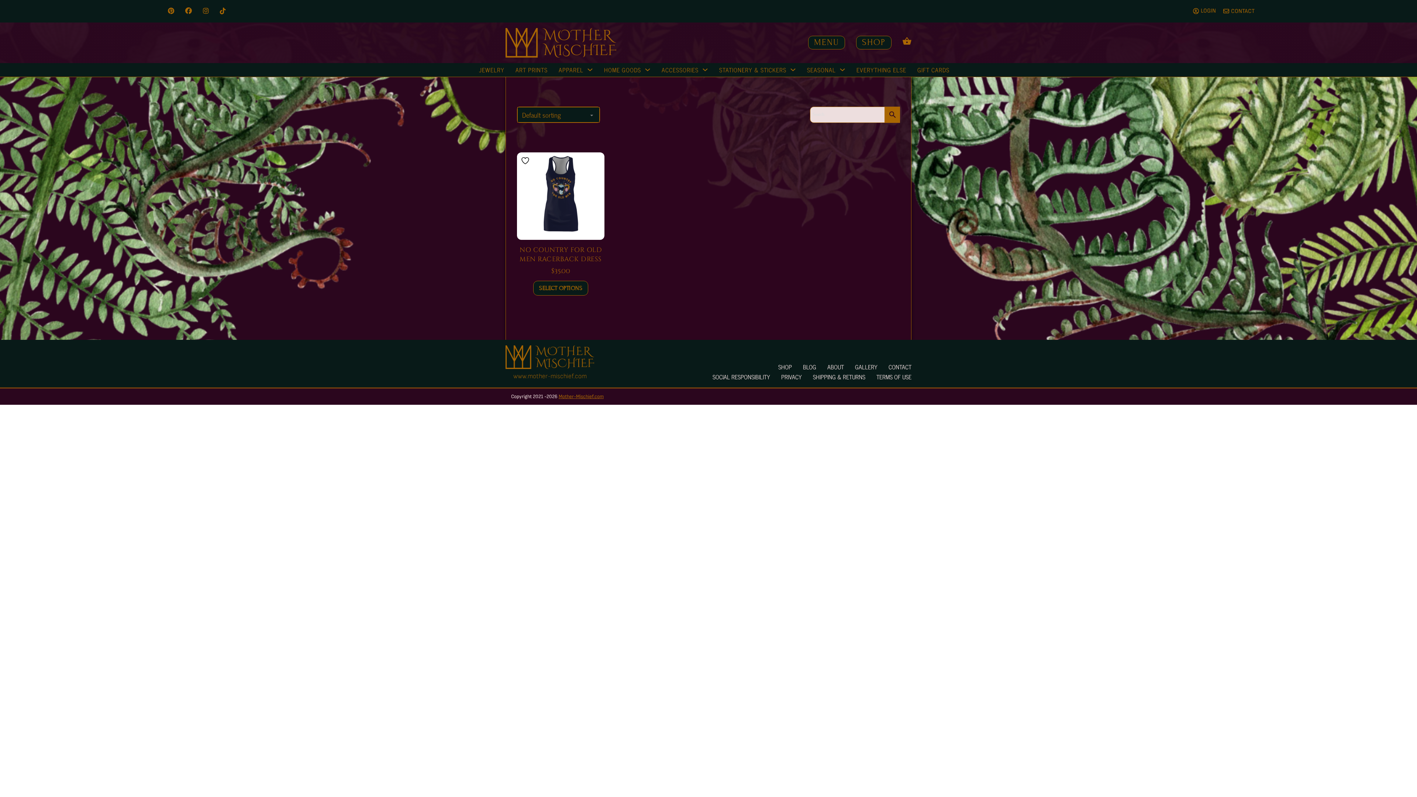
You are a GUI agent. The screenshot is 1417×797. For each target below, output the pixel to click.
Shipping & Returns (839, 377)
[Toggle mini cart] (907, 41)
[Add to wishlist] (526, 160)
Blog (809, 367)
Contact (900, 367)
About (835, 367)
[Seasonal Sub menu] (842, 70)
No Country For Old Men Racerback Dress (561, 254)
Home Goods (622, 70)
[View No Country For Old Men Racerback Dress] (560, 196)
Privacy (791, 377)
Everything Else (881, 70)
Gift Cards (933, 70)
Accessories (680, 70)
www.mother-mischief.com (550, 376)
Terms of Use (893, 377)
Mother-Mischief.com (581, 396)
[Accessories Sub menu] (705, 70)
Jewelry (491, 70)
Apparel (571, 70)
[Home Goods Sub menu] (648, 70)
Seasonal (821, 70)
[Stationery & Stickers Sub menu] (793, 70)
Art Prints (532, 70)
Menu (826, 42)
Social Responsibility (741, 377)
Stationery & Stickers (752, 70)
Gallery (866, 367)
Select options (560, 288)
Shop (874, 42)
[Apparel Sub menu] (590, 70)
